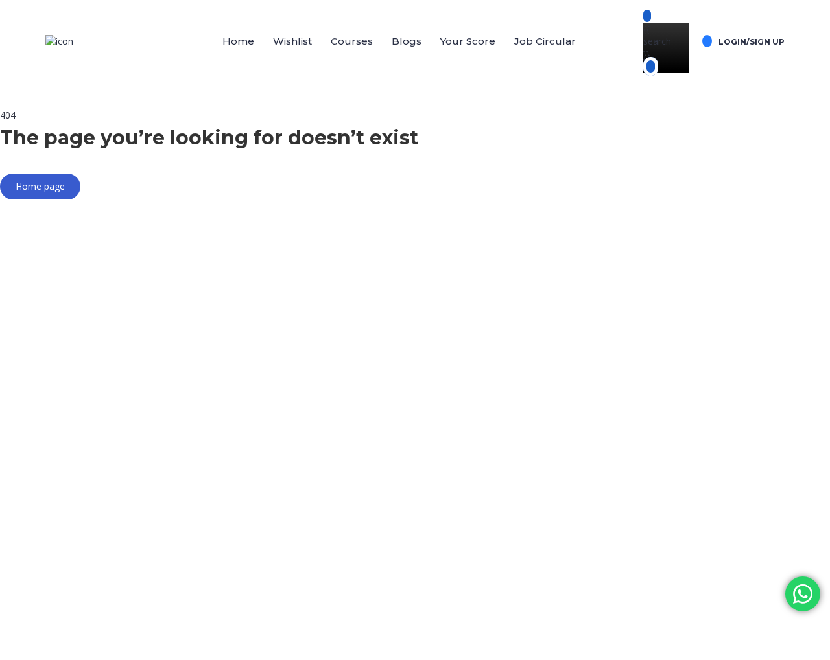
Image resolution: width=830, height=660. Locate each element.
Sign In (104, 641)
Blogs (406, 41)
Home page (40, 186)
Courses (352, 41)
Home (238, 41)
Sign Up (73, 641)
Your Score (467, 41)
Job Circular (545, 41)
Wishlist (292, 41)
